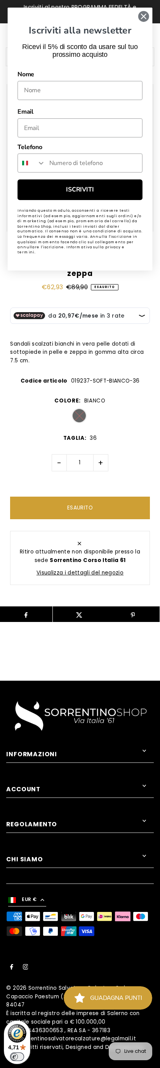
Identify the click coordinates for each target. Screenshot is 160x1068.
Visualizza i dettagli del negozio (80, 572)
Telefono (29, 147)
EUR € (29, 899)
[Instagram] (25, 968)
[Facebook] (11, 968)
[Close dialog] (143, 16)
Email (25, 112)
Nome (25, 74)
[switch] (17, 1056)
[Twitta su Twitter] (79, 614)
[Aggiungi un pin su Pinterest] (132, 614)
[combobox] (31, 163)
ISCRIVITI (80, 190)
